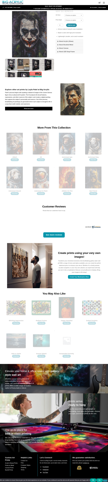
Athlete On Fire (67, 191)
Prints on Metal (9, 465)
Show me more (28, 108)
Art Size (58, 15)
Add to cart (71, 25)
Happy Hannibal (66, 320)
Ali (41, 157)
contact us (86, 463)
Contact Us (24, 460)
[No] (105, 481)
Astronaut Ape (67, 157)
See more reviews (54, 235)
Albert (14, 157)
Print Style (59, 20)
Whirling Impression (16, 320)
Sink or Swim (16, 353)
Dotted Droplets (92, 320)
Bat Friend (93, 191)
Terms (22, 469)
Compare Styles (25, 465)
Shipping (23, 467)
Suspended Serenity (66, 353)
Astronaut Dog (93, 157)
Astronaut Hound (15, 191)
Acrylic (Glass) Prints (11, 463)
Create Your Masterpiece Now (79, 277)
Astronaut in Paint (40, 191)
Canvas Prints (9, 467)
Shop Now (14, 159)
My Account (93, 7)
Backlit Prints (9, 470)
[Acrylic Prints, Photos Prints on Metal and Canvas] (12, 2)
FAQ (22, 463)
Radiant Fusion (41, 320)
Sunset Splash (41, 353)
